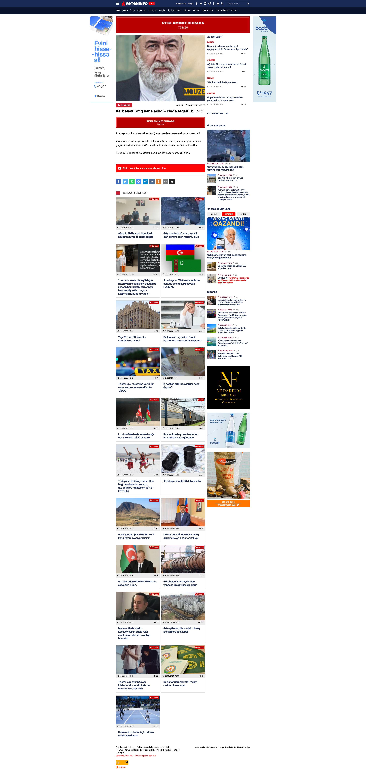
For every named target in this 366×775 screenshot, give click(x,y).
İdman (196, 10)
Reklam (210, 78)
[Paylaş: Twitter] (125, 181)
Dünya (187, 10)
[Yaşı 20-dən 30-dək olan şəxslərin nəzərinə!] (138, 317)
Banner (210, 42)
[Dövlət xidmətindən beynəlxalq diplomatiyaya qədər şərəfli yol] (183, 514)
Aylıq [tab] (243, 214)
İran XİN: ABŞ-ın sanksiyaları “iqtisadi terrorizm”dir (230, 179)
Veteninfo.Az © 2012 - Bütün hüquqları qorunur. (136, 755)
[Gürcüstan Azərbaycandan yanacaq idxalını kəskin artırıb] (183, 561)
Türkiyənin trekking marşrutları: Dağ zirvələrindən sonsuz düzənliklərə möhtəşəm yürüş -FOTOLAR (136, 486)
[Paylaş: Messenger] (138, 181)
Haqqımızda (211, 747)
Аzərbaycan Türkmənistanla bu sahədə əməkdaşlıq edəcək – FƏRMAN (181, 283)
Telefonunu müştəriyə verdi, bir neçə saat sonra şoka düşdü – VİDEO (136, 387)
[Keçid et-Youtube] (218, 3)
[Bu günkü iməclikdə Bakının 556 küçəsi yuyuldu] (211, 266)
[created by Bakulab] (183, 767)
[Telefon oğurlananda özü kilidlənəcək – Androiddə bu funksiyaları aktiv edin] (138, 661)
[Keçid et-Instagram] (205, 3)
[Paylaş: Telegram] (145, 181)
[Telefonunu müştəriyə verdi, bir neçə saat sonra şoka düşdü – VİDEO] (138, 363)
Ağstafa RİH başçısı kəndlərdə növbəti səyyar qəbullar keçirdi (135, 235)
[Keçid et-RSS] (222, 3)
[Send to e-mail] (165, 181)
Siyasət (153, 10)
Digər (234, 10)
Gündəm (141, 10)
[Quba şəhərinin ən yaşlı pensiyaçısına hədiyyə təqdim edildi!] (228, 233)
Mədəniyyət (222, 10)
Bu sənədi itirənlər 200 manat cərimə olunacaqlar (180, 683)
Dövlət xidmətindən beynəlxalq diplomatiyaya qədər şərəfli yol (181, 536)
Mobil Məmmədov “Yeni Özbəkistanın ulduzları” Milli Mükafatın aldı (230, 356)
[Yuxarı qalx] (358, 767)
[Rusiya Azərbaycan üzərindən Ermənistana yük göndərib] (183, 414)
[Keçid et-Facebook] (196, 3)
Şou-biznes (207, 10)
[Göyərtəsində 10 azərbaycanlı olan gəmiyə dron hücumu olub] (183, 213)
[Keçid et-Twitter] (201, 3)
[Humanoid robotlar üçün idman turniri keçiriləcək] (138, 712)
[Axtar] (248, 3)
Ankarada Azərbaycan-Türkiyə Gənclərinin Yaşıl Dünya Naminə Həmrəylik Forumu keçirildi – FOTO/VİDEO (232, 316)
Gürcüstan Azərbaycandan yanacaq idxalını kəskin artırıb (180, 583)
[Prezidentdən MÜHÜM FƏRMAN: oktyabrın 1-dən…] (138, 561)
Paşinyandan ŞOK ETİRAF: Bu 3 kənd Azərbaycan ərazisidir (136, 536)
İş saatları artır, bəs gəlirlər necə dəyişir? (181, 385)
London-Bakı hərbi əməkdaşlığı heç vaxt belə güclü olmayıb (136, 436)
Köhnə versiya (243, 747)
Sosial (162, 10)
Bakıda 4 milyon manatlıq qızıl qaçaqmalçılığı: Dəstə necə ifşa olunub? (227, 48)
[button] (172, 181)
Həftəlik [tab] (229, 214)
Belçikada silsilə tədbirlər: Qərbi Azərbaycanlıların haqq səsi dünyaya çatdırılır (232, 330)
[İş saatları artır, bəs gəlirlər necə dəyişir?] (183, 363)
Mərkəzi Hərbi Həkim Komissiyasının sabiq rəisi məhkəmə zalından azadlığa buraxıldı (134, 633)
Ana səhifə (122, 10)
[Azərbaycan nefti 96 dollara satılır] (183, 461)
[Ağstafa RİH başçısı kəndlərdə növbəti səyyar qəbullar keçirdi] (138, 213)
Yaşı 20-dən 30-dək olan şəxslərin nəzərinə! (132, 339)
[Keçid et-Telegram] (209, 3)
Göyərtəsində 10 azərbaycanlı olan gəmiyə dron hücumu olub (181, 235)
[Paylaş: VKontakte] (152, 181)
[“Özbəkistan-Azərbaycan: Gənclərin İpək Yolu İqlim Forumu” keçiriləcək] (211, 341)
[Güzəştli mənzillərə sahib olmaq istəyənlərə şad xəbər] (183, 608)
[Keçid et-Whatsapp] (214, 3)
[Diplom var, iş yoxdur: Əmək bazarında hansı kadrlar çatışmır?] (183, 317)
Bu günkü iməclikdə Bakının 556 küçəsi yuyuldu (232, 267)
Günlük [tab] (214, 214)
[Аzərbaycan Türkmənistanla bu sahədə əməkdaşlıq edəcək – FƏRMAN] (183, 260)
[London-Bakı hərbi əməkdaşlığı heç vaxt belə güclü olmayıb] (138, 414)
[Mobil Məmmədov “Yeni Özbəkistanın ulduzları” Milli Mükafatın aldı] (211, 354)
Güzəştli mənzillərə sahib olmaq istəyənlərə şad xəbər (181, 630)
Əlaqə (221, 747)
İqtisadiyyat (174, 10)
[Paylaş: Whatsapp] (132, 181)
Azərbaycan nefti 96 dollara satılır (182, 481)
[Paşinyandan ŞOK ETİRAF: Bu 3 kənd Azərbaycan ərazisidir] (138, 514)
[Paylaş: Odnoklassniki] (158, 181)
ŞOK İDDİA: (233, 280)
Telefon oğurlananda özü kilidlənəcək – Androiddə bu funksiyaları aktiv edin (134, 685)
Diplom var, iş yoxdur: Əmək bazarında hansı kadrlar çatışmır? (182, 339)
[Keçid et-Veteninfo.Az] (138, 3)
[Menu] (119, 3)
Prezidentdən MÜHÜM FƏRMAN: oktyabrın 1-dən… (137, 583)
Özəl (132, 10)
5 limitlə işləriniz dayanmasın (222, 82)
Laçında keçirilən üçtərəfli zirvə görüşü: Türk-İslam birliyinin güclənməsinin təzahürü (232, 302)
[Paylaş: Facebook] (118, 181)
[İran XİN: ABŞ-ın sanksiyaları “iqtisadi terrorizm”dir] (211, 178)
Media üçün (230, 747)
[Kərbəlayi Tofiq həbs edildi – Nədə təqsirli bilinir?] (160, 68)
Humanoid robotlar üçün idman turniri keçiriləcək (136, 734)
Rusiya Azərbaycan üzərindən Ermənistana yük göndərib (180, 436)
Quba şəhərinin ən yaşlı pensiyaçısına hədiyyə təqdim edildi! (226, 256)
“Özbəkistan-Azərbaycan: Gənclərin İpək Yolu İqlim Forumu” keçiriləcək (233, 343)
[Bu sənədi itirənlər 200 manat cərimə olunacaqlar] (183, 661)
